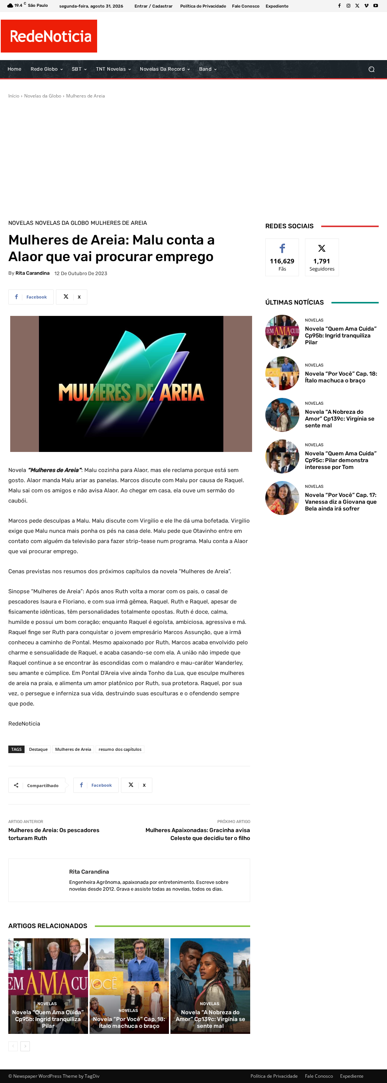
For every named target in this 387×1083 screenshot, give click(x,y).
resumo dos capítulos (120, 749)
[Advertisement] (193, 156)
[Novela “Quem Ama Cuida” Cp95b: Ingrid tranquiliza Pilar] (48, 986)
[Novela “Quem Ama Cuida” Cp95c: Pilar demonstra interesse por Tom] (282, 456)
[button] (371, 69)
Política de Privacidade (274, 1076)
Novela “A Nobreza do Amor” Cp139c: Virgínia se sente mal (210, 1019)
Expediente (352, 1076)
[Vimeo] (366, 6)
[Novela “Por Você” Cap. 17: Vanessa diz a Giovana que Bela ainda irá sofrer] (282, 498)
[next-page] (25, 1046)
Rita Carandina (32, 273)
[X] (357, 6)
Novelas (20, 223)
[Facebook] (339, 6)
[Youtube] (375, 6)
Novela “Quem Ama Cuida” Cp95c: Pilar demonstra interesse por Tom (341, 460)
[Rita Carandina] (39, 880)
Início (13, 96)
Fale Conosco (319, 1076)
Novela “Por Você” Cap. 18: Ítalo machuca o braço (129, 1022)
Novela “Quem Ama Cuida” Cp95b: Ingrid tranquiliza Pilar (48, 1019)
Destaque (38, 749)
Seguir (322, 244)
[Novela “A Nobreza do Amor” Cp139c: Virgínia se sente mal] (210, 986)
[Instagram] (348, 6)
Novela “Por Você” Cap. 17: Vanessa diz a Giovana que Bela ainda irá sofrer (341, 502)
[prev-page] (13, 1046)
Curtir (282, 244)
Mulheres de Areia (85, 96)
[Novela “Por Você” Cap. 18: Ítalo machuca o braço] (129, 986)
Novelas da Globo (42, 96)
